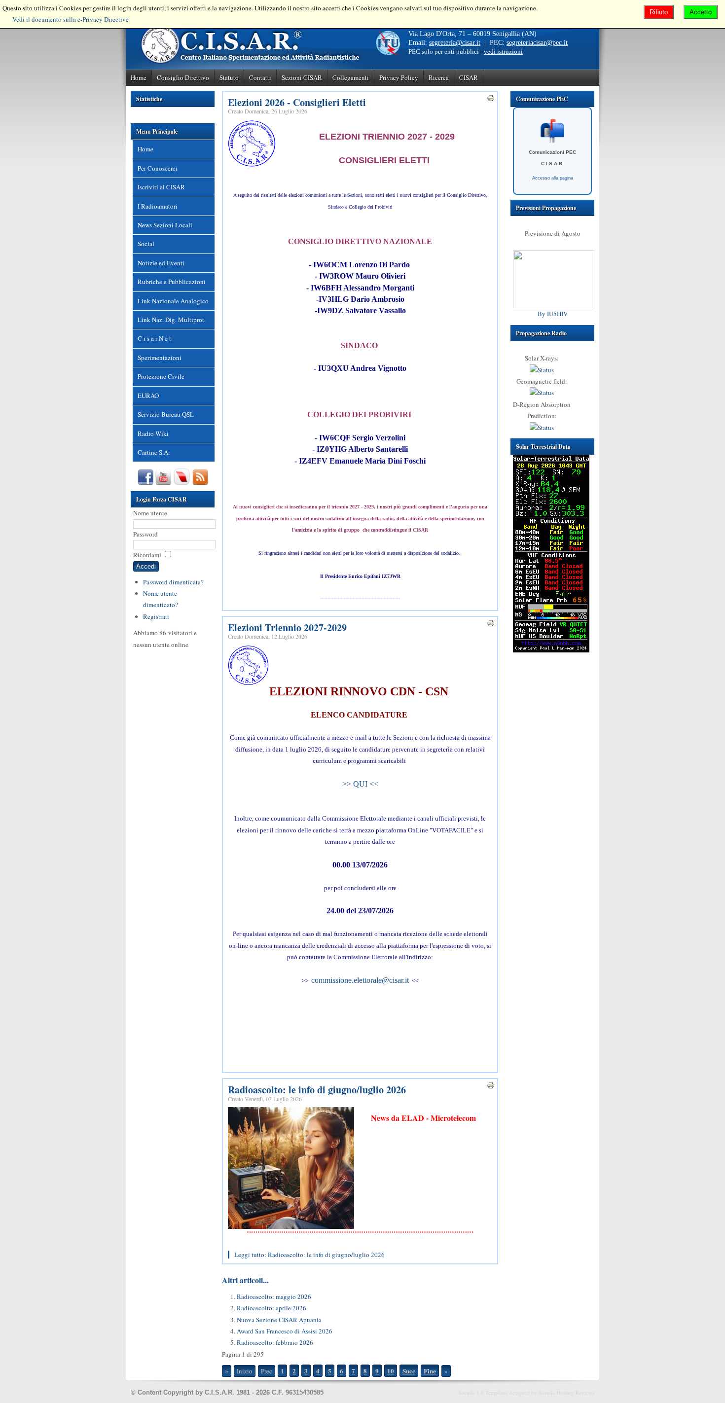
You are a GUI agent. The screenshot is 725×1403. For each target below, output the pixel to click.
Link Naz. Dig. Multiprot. (172, 319)
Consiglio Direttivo (183, 77)
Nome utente (150, 512)
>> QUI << (360, 784)
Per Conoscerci (158, 168)
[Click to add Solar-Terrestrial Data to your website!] (551, 650)
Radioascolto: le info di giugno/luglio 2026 (317, 1089)
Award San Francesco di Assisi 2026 (284, 1331)
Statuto (229, 77)
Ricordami (147, 554)
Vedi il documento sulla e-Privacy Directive (70, 19)
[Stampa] (491, 99)
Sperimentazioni (159, 357)
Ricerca (439, 77)
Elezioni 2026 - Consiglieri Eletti (297, 102)
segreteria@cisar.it (454, 42)
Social (146, 243)
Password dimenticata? (173, 581)
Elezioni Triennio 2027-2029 (287, 627)
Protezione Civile (161, 376)
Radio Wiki (153, 433)
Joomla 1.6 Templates (483, 1392)
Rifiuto (659, 12)
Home (138, 77)
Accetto (700, 12)
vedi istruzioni (503, 51)
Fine (430, 1370)
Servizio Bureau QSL (166, 414)
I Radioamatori (158, 206)
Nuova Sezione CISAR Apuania (279, 1319)
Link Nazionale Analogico (173, 300)
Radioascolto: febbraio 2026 (275, 1342)
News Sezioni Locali (165, 224)
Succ (408, 1370)
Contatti (260, 77)
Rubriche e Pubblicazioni (172, 281)
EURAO (148, 395)
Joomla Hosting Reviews (566, 1392)
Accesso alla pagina (552, 178)
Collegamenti (350, 77)
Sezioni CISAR (302, 77)
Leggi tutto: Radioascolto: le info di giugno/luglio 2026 (309, 1254)
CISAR (468, 77)
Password (145, 534)
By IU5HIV (553, 313)
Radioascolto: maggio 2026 (274, 1296)
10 (390, 1370)
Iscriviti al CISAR (161, 186)
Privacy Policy (398, 77)
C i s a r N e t (154, 338)
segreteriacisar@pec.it (537, 42)
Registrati (156, 616)
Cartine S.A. (154, 452)
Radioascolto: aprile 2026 (271, 1307)
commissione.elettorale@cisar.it (360, 980)
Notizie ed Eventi (161, 262)
